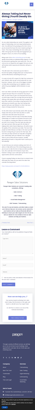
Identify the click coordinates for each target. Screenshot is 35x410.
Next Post (30, 222)
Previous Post (5, 222)
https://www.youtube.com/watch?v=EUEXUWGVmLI (16, 166)
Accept (4, 407)
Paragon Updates (17, 19)
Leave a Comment (7, 19)
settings (13, 404)
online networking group (18, 57)
